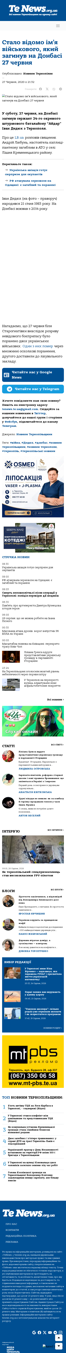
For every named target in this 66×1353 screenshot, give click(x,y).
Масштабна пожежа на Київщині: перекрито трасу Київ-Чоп (30, 645)
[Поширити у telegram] (60, 89)
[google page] (34, 1332)
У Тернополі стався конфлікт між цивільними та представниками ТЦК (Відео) (30, 1118)
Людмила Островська (34, 768)
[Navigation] (57, 25)
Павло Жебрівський (33, 934)
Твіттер (40, 413)
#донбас (41, 442)
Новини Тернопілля (38, 73)
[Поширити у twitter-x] (47, 89)
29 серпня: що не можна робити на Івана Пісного (28, 620)
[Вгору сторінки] (58, 1337)
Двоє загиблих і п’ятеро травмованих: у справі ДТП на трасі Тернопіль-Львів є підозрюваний (32, 1141)
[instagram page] (60, 1332)
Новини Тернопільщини (34, 434)
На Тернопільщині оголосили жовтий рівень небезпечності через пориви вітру (30, 673)
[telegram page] (55, 1332)
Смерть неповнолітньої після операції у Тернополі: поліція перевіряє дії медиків (30, 594)
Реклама (12, 1241)
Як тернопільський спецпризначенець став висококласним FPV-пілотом (31, 873)
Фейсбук (11, 421)
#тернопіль (10, 451)
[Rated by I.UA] (53, 1346)
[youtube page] (50, 1332)
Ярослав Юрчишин (32, 913)
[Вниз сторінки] (58, 1346)
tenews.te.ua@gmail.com (20, 409)
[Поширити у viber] (54, 89)
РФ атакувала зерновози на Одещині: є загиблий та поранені (27, 582)
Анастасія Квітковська (35, 792)
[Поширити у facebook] (40, 89)
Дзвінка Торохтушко (33, 951)
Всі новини (55, 699)
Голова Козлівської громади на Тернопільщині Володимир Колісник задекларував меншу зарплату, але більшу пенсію (33, 1176)
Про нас (11, 1224)
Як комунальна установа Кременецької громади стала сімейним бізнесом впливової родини (31, 1130)
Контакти (12, 1230)
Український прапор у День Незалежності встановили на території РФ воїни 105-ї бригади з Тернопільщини (33, 1152)
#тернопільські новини (37, 451)
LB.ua (19, 138)
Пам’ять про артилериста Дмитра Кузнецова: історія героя (32, 607)
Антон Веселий (29, 815)
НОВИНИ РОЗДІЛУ (52, 1028)
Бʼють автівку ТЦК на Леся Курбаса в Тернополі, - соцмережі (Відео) (30, 1107)
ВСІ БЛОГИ (57, 890)
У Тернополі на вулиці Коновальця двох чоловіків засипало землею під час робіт (33, 1163)
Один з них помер (38, 346)
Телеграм (9, 426)
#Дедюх (27, 442)
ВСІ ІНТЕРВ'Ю (56, 830)
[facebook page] (39, 1332)
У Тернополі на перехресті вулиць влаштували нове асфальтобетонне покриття (42, 683)
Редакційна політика (21, 1235)
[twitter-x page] (44, 1332)
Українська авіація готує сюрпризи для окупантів (27, 569)
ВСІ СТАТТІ (57, 745)
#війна (15, 442)
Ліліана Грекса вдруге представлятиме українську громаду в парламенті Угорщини (42, 656)
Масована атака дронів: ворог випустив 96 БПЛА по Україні (30, 632)
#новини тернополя (42, 446)
